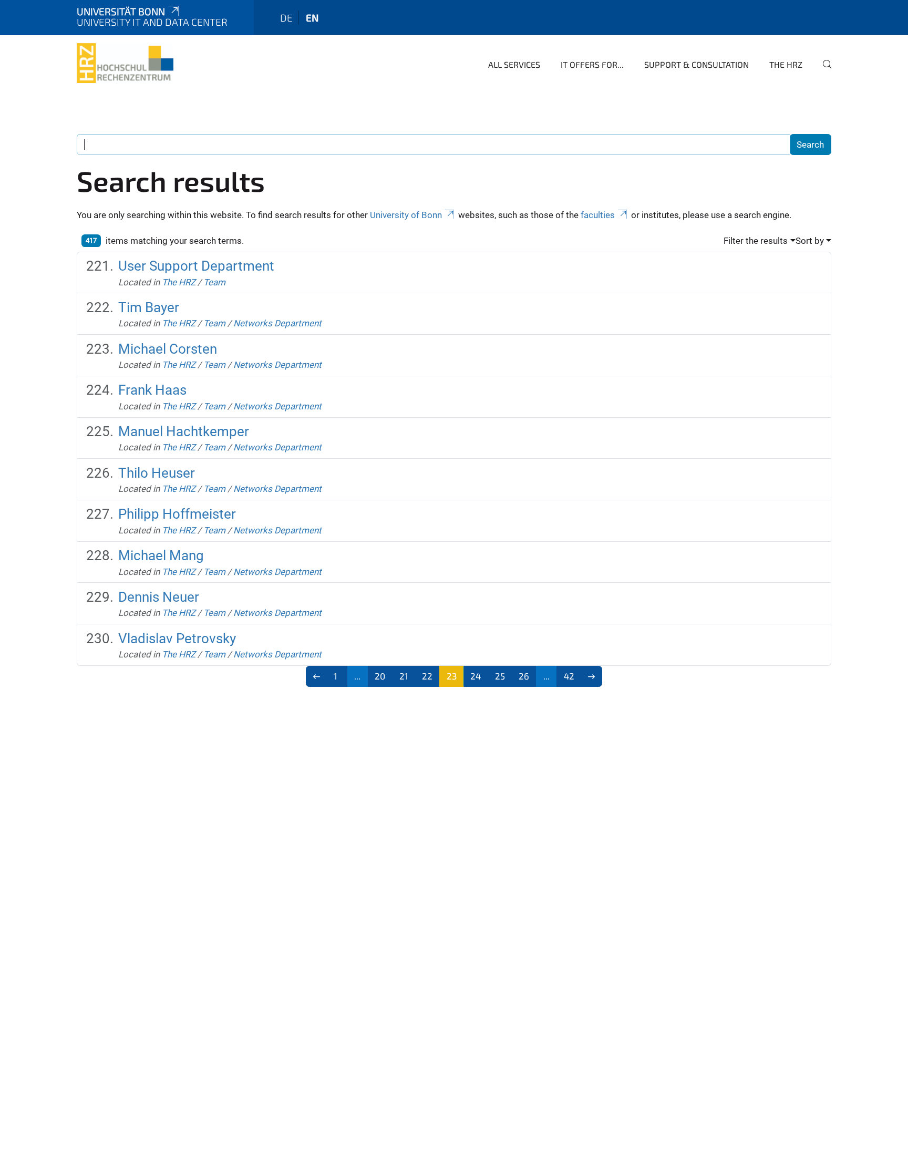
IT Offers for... (592, 64)
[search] (822, 71)
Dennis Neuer (158, 597)
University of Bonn (406, 215)
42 (569, 676)
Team (214, 282)
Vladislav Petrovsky (177, 638)
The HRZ (785, 64)
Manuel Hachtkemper (183, 431)
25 (500, 676)
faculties (598, 215)
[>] (592, 676)
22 (427, 676)
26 (524, 676)
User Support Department (196, 266)
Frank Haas (152, 390)
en (312, 18)
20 (380, 676)
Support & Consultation (696, 64)
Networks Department (277, 323)
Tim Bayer (148, 307)
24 (475, 676)
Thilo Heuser (156, 473)
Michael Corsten (167, 349)
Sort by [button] (810, 240)
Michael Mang (161, 555)
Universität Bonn (121, 11)
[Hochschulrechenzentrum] (125, 63)
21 (403, 676)
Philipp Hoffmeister (177, 514)
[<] (316, 676)
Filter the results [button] (756, 240)
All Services (514, 64)
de (286, 18)
